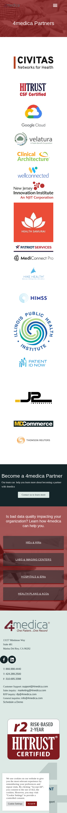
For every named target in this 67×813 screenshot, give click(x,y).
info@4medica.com (32, 698)
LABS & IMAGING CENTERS (33, 559)
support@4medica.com (35, 686)
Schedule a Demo (13, 702)
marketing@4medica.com (32, 690)
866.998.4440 (13, 669)
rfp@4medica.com (26, 694)
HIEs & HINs (33, 542)
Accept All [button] (31, 804)
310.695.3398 (13, 679)
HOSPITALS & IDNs (33, 576)
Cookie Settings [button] (15, 804)
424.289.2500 (13, 674)
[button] (55, 5)
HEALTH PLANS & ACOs (33, 594)
